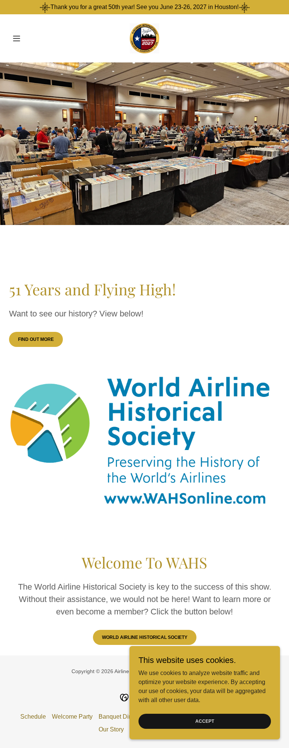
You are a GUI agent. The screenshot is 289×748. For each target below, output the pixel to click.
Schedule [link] (33, 716)
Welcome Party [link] (72, 716)
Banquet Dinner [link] (120, 716)
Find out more (36, 339)
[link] (144, 38)
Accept (204, 721)
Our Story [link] (111, 729)
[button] (29, 38)
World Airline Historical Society (144, 637)
